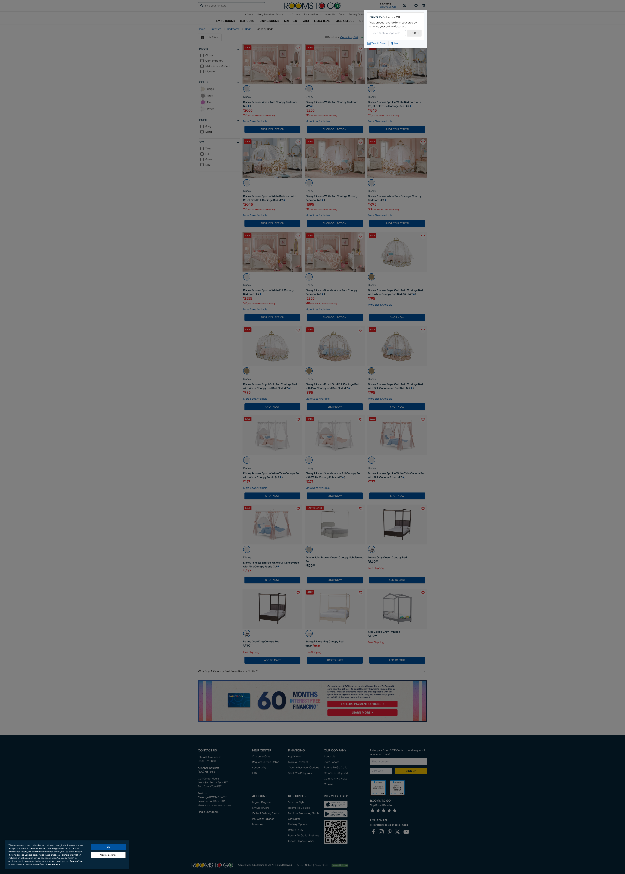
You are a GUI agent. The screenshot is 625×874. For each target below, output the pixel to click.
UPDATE (414, 33)
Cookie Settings (108, 855)
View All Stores (378, 43)
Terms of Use (76, 861)
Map (396, 43)
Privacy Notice (53, 864)
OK (108, 847)
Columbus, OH (391, 17)
